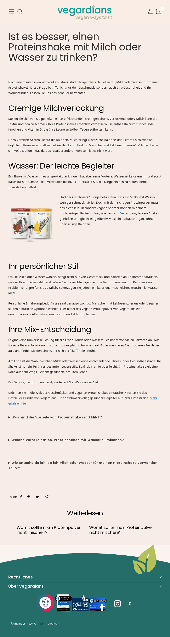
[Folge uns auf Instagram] (117, 604)
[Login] (150, 12)
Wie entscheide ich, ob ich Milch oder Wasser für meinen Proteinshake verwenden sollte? (82, 465)
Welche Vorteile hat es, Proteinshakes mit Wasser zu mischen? (68, 440)
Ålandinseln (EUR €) (24, 624)
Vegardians (128, 213)
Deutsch (53, 624)
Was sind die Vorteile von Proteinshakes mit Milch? (57, 417)
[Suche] (20, 12)
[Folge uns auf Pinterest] (130, 604)
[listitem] (21, 497)
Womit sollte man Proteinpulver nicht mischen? (49, 530)
